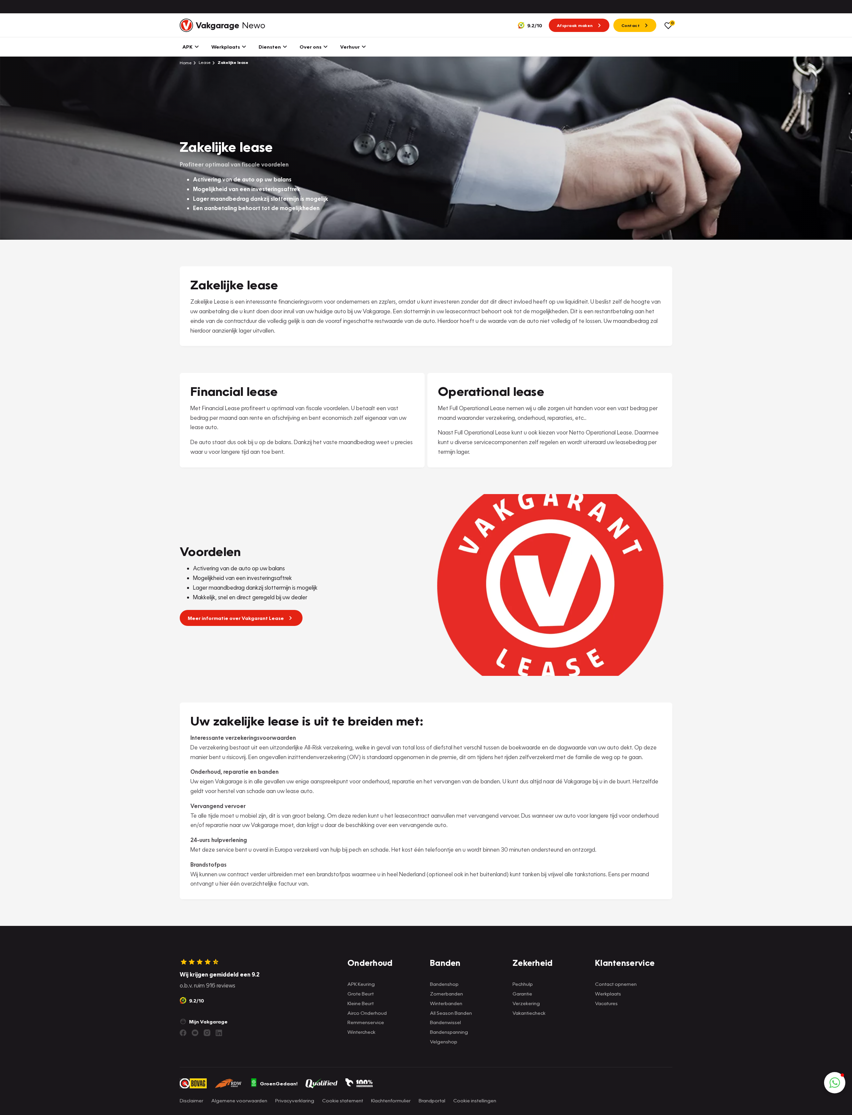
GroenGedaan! (279, 1083)
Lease (204, 62)
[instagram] (207, 1032)
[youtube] (195, 1032)
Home (186, 63)
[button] (834, 1082)
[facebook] (183, 1032)
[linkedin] (219, 1032)
